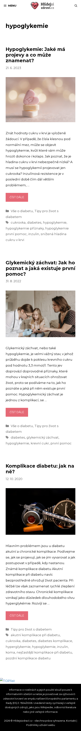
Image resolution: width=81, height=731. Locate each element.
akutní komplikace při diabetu (35, 635)
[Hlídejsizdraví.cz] (42, 5)
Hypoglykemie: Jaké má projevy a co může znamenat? (35, 54)
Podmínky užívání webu (40, 724)
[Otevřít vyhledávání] (76, 5)
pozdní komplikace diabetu (28, 658)
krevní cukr (40, 443)
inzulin (33, 234)
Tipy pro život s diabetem (31, 629)
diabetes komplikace (55, 641)
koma (10, 652)
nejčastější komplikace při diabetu (44, 652)
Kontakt (71, 720)
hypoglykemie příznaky (25, 228)
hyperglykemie (18, 647)
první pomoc (61, 443)
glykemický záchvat (43, 437)
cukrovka (18, 222)
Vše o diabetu (22, 211)
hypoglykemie (54, 222)
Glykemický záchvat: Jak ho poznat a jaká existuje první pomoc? (40, 268)
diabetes (34, 222)
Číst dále (19, 198)
